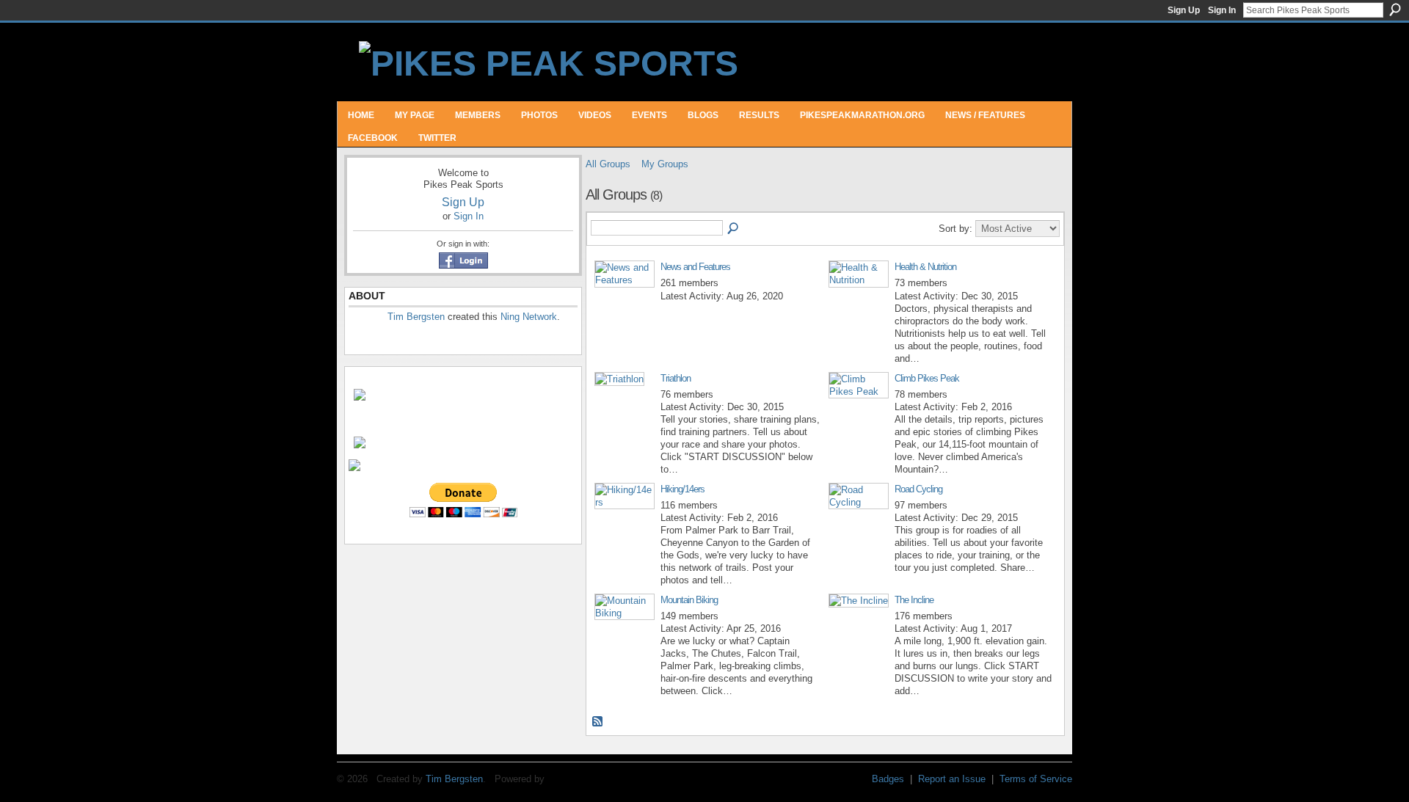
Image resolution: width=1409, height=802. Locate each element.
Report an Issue (952, 778)
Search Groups (733, 229)
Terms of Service (1036, 778)
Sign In (1222, 10)
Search (1395, 9)
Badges (888, 778)
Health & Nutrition (925, 266)
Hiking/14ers (682, 489)
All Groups (608, 163)
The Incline (914, 599)
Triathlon (675, 378)
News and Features (695, 266)
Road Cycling (918, 489)
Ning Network (528, 316)
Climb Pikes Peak (927, 378)
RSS (598, 722)
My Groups (664, 163)
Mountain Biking (689, 599)
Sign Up (1184, 10)
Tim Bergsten (416, 316)
